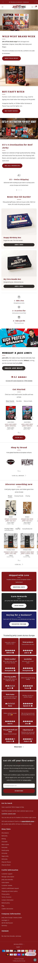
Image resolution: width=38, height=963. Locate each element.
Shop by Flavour (6, 862)
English (18, 947)
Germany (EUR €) (18, 944)
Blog (3, 906)
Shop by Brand (6, 865)
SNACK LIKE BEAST (14, 368)
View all (19, 438)
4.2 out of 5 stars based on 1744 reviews (19, 381)
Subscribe (19, 791)
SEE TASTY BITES (11, 111)
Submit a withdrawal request (10, 888)
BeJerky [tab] (17, 529)
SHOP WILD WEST (11, 58)
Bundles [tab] (19, 401)
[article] (10, 646)
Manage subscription (8, 877)
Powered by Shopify (19, 958)
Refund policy (6, 903)
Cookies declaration (7, 909)
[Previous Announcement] (3, 2)
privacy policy (27, 780)
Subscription (5, 882)
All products (5, 833)
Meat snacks (5, 844)
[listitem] (19, 2)
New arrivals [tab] (28, 401)
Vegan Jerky (5, 856)
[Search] (32, 7)
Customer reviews (7, 885)
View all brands (18, 475)
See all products (12, 166)
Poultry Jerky (5, 850)
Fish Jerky (4, 853)
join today (19, 606)
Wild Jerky (4, 859)
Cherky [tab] (27, 496)
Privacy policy (6, 894)
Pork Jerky (4, 847)
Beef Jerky (4, 836)
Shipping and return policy (9, 891)
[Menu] (2, 7)
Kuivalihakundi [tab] (27, 529)
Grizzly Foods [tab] (18, 496)
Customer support (7, 874)
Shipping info (19, 587)
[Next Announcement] (35, 2)
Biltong (4, 839)
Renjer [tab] (10, 496)
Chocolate (4, 841)
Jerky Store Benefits (7, 879)
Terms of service (6, 897)
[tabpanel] (19, 419)
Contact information (7, 900)
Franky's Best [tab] (9, 529)
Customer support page (9, 813)
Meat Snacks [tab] (10, 401)
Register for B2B (19, 624)
